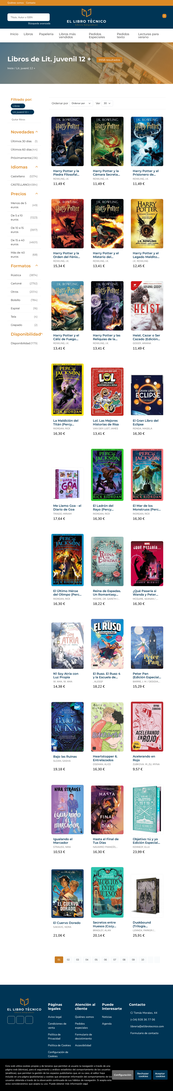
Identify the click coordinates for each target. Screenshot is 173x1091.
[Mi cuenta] (165, 17)
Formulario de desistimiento (83, 1036)
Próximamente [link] (24, 157)
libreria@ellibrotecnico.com (147, 1026)
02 (68, 959)
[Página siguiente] (150, 959)
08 (124, 959)
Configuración (122, 1074)
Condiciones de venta (57, 1026)
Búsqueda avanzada (39, 23)
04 (86, 959)
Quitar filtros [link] (18, 119)
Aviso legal (55, 1017)
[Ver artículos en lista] (160, 103)
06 (105, 959)
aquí (85, 1083)
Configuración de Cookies (58, 1054)
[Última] (157, 959)
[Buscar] (44, 17)
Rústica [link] (24, 275)
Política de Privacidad (54, 1036)
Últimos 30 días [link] (24, 141)
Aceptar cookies (160, 1075)
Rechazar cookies (143, 1075)
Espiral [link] (24, 308)
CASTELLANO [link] (24, 184)
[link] (22, 106)
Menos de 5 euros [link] (24, 205)
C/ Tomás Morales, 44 (143, 1013)
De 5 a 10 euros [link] (24, 217)
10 (142, 959)
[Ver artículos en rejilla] (155, 103)
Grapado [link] (24, 325)
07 (114, 959)
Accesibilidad (83, 1045)
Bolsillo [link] (24, 300)
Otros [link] (24, 291)
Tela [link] (24, 316)
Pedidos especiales (81, 1026)
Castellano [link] (24, 176)
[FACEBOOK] (11, 1020)
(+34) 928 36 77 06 (142, 1020)
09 (133, 959)
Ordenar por (60, 103)
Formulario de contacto (144, 1033)
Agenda (107, 1024)
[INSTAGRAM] (20, 1020)
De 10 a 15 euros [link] (24, 230)
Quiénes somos (15, 3)
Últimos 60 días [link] (24, 149)
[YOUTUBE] (29, 1020)
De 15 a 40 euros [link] (24, 242)
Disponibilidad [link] (24, 343)
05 (96, 959)
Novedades (22, 131)
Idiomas (19, 167)
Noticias (107, 1017)
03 (77, 959)
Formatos (21, 265)
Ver (98, 103)
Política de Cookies (59, 1045)
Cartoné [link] (24, 283)
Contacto (30, 3)
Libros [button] (28, 34)
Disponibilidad (26, 334)
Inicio (10, 68)
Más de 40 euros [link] (24, 254)
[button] (163, 17)
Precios (18, 193)
